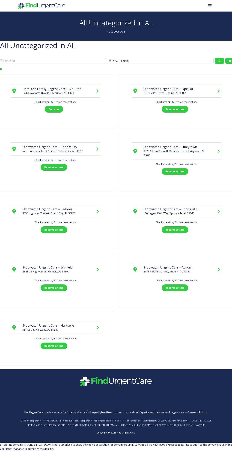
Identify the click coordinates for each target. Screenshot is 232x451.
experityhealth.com (103, 412)
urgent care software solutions (189, 412)
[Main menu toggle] (210, 6)
